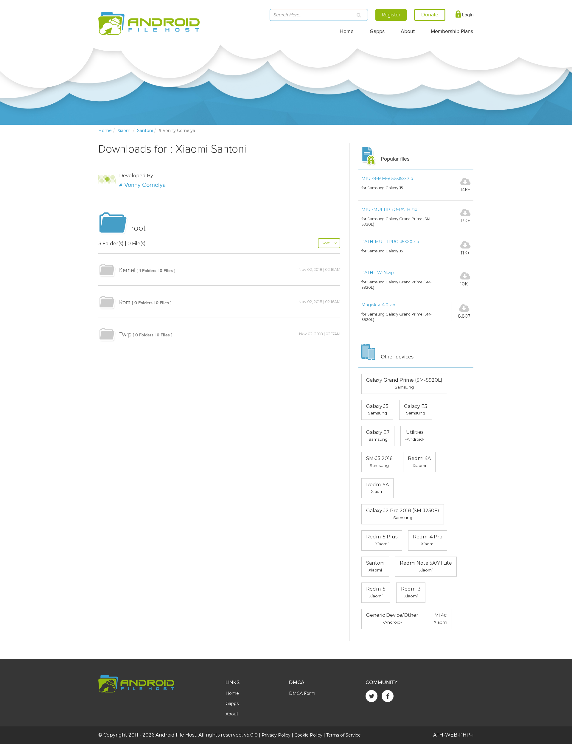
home (105, 130)
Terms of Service (343, 735)
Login (467, 15)
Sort (326, 243)
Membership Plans (452, 31)
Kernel (127, 270)
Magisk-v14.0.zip (378, 304)
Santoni (145, 130)
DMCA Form (302, 693)
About (408, 31)
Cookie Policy (308, 735)
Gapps (377, 31)
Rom (124, 302)
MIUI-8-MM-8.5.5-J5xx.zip (387, 178)
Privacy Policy (276, 735)
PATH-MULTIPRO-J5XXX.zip (390, 241)
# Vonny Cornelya (142, 185)
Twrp (125, 334)
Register (391, 14)
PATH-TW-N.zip (377, 272)
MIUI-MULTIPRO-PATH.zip (389, 209)
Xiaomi (124, 130)
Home (347, 31)
